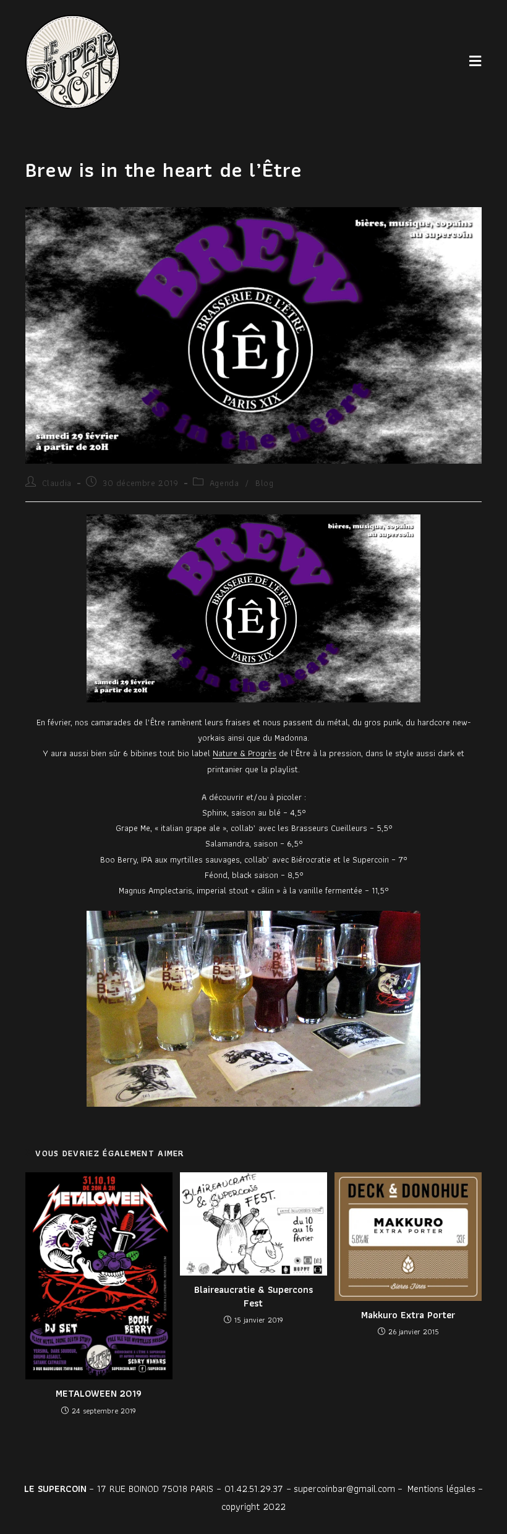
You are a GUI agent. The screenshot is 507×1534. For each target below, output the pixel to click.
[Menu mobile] (475, 61)
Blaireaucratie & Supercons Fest (253, 1297)
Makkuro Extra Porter (408, 1315)
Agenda (224, 483)
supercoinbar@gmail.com (344, 1488)
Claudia (57, 483)
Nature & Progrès (244, 753)
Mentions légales (441, 1488)
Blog (264, 483)
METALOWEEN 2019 (99, 1393)
